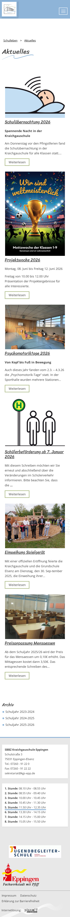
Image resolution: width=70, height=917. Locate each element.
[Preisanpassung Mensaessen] (35, 616)
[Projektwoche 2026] (35, 213)
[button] (65, 908)
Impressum (9, 895)
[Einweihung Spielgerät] (35, 526)
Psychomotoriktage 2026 (27, 353)
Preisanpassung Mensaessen (30, 643)
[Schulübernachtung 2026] (35, 93)
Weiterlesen (17, 162)
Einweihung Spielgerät (25, 552)
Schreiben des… (38, 667)
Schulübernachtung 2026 (27, 122)
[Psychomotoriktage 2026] (35, 327)
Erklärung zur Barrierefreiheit (20, 901)
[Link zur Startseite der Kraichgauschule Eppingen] (9, 9)
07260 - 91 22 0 (20, 764)
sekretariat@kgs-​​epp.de (20, 773)
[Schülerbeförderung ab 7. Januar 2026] (35, 423)
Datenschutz (28, 895)
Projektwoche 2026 (22, 260)
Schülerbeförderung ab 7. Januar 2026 (34, 454)
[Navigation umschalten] (63, 11)
